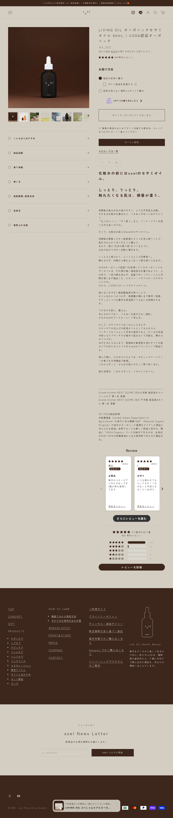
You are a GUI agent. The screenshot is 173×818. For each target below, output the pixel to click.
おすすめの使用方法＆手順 (66, 620)
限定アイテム (18, 670)
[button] (107, 57)
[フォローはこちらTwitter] (9, 796)
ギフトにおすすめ (21, 674)
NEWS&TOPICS (59, 628)
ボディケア (17, 647)
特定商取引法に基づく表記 (106, 631)
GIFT (11, 623)
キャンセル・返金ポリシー (106, 623)
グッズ (14, 683)
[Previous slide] (101, 489)
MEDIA (53, 642)
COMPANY (56, 650)
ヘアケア (16, 643)
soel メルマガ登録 (112, 752)
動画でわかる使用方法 (64, 616)
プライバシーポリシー (103, 616)
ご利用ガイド (97, 609)
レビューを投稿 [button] (131, 567)
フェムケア (17, 652)
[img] (116, 461)
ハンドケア (17, 656)
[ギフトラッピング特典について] (135, 84)
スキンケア (17, 638)
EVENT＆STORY (60, 635)
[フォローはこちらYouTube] (18, 796)
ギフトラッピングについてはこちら (131, 115)
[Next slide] (162, 489)
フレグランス (18, 661)
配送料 (114, 51)
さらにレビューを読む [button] (132, 518)
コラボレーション (21, 665)
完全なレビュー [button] (117, 506)
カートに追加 (132, 142)
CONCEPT (15, 616)
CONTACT (56, 657)
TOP (11, 609)
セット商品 (17, 679)
